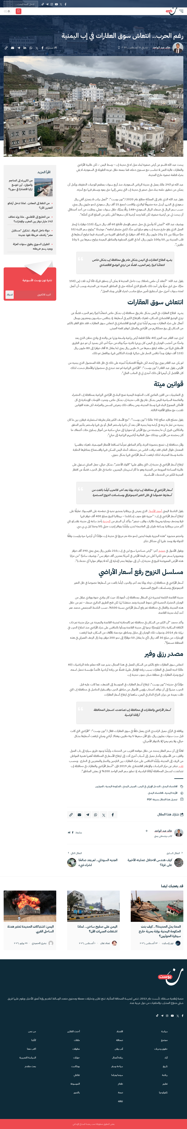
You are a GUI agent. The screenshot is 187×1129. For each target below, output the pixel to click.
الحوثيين (99, 786)
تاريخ (165, 1066)
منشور (161, 551)
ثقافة (120, 1101)
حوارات (76, 1057)
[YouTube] (56, 4)
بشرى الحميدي (39, 943)
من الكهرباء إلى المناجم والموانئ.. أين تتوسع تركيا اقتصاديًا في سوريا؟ (20, 184)
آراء (166, 1057)
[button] (180, 11)
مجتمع (164, 1040)
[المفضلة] (18, 11)
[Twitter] (61, 4)
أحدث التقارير (73, 1031)
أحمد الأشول (155, 511)
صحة (120, 1092)
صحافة (119, 1040)
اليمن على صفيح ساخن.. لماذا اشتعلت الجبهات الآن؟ (97, 929)
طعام (120, 1084)
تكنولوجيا (163, 1092)
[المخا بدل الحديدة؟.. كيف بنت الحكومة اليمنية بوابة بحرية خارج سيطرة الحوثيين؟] (157, 906)
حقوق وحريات (161, 1049)
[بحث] (31, 11)
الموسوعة (75, 1084)
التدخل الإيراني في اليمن (149, 786)
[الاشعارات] (26, 11)
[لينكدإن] (69, 832)
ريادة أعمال (117, 1057)
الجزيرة (106, 521)
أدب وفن (119, 1049)
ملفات (77, 1040)
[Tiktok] (42, 4)
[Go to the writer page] (178, 833)
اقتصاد (120, 1031)
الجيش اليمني (129, 786)
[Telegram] (47, 4)
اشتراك (10, 294)
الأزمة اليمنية (171, 793)
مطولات (76, 1049)
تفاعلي (77, 1075)
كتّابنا (33, 1040)
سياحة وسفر (117, 1066)
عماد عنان (105, 943)
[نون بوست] (171, 11)
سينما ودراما (117, 1075)
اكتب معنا (31, 1049)
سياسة (164, 1031)
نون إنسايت (167, 943)
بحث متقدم (30, 1066)
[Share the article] (43, 48)
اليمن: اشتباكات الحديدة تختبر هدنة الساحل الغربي (30, 929)
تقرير (181, 766)
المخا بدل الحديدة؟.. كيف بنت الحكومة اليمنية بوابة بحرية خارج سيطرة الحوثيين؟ (160, 931)
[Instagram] (51, 4)
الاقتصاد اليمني (169, 786)
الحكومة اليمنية (113, 786)
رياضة (165, 1075)
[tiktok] (157, 1015)
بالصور (77, 1092)
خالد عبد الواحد (161, 47)
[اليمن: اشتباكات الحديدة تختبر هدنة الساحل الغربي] (30, 906)
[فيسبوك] (72, 832)
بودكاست (75, 1066)
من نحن (32, 1031)
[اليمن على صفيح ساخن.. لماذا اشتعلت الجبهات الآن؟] (93, 906)
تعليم (165, 1084)
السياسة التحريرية (27, 1057)
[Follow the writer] (147, 831)
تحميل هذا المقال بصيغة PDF (162, 799)
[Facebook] (65, 4)
